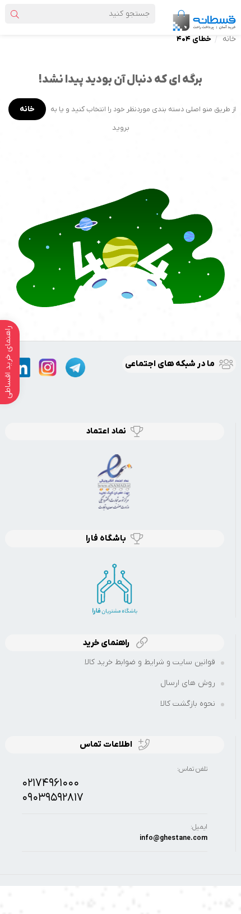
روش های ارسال (187, 683)
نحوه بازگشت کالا (187, 703)
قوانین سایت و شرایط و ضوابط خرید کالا (150, 662)
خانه (229, 39)
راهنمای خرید (107, 642)
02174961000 (50, 783)
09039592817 (53, 797)
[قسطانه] (204, 17)
